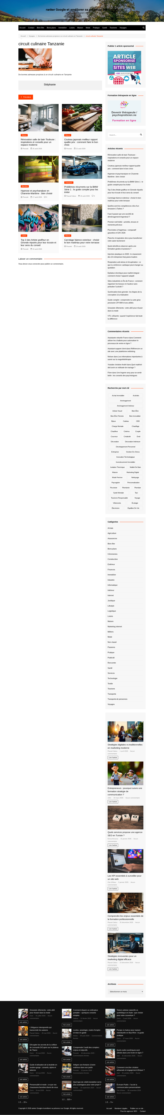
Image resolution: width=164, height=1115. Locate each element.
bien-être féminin (117, 416)
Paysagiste (116, 482)
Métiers (110, 632)
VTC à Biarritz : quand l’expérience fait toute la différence (125, 317)
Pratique (96, 28)
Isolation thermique (117, 467)
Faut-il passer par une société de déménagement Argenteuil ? (121, 215)
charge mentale (117, 426)
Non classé (112, 642)
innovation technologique (125, 457)
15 (25, 1102)
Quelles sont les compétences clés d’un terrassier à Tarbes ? (123, 207)
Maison (80, 28)
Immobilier (62, 28)
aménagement (125, 401)
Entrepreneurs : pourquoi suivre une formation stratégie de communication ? (125, 791)
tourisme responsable (119, 498)
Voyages (123, 28)
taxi (136, 493)
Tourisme (113, 28)
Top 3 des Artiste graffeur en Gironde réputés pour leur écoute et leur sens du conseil (38, 242)
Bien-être (40, 28)
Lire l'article (113, 757)
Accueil (22, 28)
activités (136, 396)
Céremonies (112, 554)
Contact (31, 28)
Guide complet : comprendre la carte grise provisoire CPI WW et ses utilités (124, 301)
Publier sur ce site (136, 1108)
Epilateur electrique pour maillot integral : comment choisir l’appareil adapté (124, 274)
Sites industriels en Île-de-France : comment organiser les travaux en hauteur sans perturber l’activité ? (125, 284)
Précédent (27, 97)
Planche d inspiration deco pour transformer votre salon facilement (125, 239)
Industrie (111, 580)
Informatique (112, 585)
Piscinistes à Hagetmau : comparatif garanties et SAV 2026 (122, 231)
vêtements (117, 503)
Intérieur (111, 590)
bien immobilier (135, 416)
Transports (68, 182)
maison (115, 472)
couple (137, 431)
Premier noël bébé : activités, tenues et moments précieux (123, 223)
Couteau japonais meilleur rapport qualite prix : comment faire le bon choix (81, 142)
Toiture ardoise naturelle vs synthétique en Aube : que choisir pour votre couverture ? (130, 1012)
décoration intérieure (132, 442)
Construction (113, 559)
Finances (111, 570)
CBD (138, 421)
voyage (137, 498)
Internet (111, 595)
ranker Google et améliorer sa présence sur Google (82, 9)
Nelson (110, 357)
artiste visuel (117, 411)
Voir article (67, 1025)
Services (111, 673)
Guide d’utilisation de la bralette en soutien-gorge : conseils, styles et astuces (43, 1067)
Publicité (111, 658)
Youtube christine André (117, 365)
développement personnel (125, 447)
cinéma (126, 431)
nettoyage (135, 477)
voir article (23, 1022)
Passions (111, 647)
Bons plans (51, 28)
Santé (104, 28)
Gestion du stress (133, 452)
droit (138, 436)
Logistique (112, 611)
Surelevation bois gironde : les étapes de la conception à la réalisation (125, 293)
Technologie (112, 678)
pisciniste (113, 488)
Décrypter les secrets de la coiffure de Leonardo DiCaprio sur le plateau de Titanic (44, 1047)
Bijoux (113, 421)
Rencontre (112, 663)
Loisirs (72, 28)
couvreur (114, 436)
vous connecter (34, 264)
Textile (110, 684)
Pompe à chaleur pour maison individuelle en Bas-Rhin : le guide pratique (130, 1032)
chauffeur (114, 431)
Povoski (25, 148)
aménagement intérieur (125, 406)
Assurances (112, 538)
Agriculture (112, 533)
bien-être (135, 411)
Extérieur (111, 564)
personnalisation (133, 482)
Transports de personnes (117, 699)
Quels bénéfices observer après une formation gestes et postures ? (122, 247)
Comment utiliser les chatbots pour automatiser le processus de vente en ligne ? (124, 340)
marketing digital (133, 472)
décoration (115, 442)
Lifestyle (111, 606)
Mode (88, 28)
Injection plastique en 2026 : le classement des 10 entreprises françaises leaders (124, 255)
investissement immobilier (125, 462)
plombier (137, 488)
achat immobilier (118, 396)
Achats (110, 528)
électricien (115, 508)
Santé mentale (118, 493)
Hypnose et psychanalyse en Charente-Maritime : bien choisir (123, 175)
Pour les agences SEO (128, 1111)
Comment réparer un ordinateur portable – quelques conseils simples (85, 1012)
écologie (135, 503)
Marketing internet (115, 627)
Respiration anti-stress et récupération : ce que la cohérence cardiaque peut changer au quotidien (125, 265)
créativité (127, 436)
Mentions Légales (121, 1108)
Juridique (111, 601)
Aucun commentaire (133, 798)
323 (68, 1099)
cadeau (126, 421)
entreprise (115, 452)
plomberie (126, 488)
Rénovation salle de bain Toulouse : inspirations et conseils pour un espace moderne (38, 142)
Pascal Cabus (71, 196)
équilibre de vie (133, 508)
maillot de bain (135, 467)
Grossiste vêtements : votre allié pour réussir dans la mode (125, 309)
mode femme (117, 477)
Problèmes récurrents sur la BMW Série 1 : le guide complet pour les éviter (81, 189)
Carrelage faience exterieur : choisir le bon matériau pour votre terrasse (124, 199)
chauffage (135, 426)
